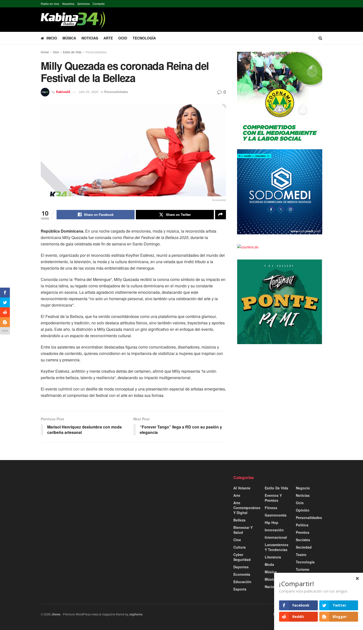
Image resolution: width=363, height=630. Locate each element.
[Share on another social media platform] (220, 214)
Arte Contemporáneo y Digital (247, 507)
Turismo (302, 569)
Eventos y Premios (273, 498)
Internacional (276, 537)
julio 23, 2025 (88, 91)
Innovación (274, 529)
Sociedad (304, 547)
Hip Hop (271, 522)
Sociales (303, 539)
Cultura (239, 547)
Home (45, 52)
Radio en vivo (50, 3)
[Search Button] (320, 38)
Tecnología (144, 38)
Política (302, 524)
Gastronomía (275, 515)
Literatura (273, 557)
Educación (242, 581)
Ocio (122, 38)
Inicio (51, 38)
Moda (269, 564)
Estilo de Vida (72, 52)
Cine (237, 539)
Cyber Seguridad (242, 557)
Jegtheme (135, 614)
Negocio (303, 487)
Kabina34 (63, 91)
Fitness (271, 507)
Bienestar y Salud (243, 530)
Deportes (241, 566)
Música (69, 38)
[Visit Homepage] (73, 19)
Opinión (302, 510)
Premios (302, 532)
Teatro (301, 554)
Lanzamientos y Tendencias (276, 547)
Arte (108, 38)
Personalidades (96, 52)
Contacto (99, 3)
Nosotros (68, 3)
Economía (241, 574)
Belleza (239, 520)
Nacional (272, 586)
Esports (239, 589)
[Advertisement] (85, 509)
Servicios (83, 3)
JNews (55, 614)
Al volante (241, 487)
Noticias (89, 38)
